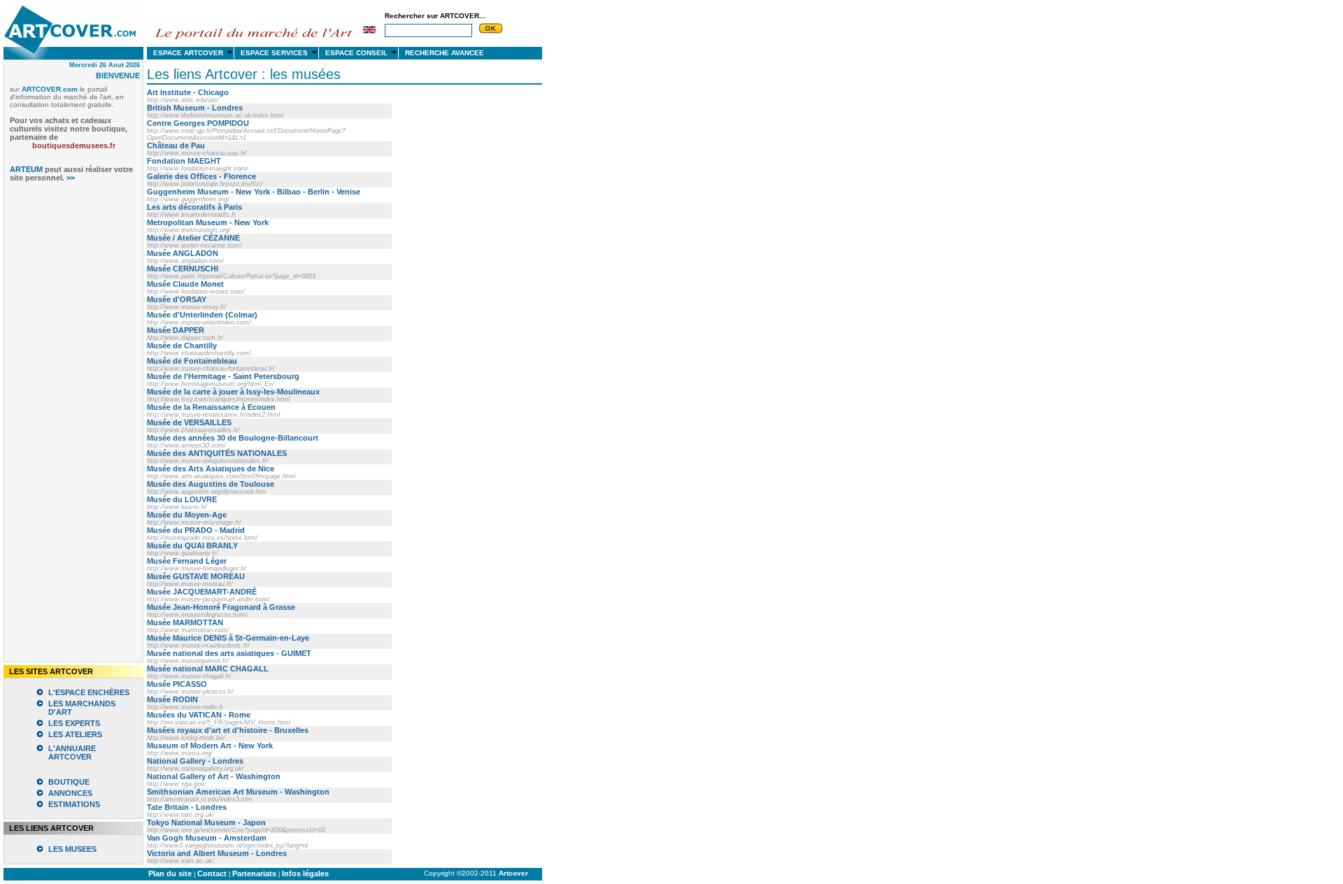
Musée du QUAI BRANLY (192, 545)
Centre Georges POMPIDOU (198, 123)
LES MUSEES (72, 849)
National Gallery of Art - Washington (213, 776)
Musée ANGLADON (182, 253)
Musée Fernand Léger (187, 561)
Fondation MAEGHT (184, 161)
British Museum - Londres (195, 108)
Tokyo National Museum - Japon (206, 822)
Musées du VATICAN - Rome (198, 715)
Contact (212, 873)
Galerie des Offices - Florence (201, 176)
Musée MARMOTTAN (185, 622)
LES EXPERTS (74, 723)
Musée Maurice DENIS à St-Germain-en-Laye (228, 638)
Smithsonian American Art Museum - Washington (238, 791)
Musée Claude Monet (185, 284)
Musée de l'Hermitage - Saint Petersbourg (223, 376)
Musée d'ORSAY (176, 299)
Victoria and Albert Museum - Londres (217, 853)
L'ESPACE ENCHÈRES (88, 692)
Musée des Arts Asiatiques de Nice (210, 468)
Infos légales (305, 873)
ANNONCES (70, 793)
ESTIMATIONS (74, 804)
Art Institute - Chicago (188, 92)
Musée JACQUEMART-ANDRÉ (202, 591)
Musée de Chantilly (182, 345)
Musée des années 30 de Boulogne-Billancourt (232, 438)
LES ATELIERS (75, 734)
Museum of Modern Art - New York (210, 745)
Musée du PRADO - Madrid (196, 530)
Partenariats (254, 873)
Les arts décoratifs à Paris (194, 207)
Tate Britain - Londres (187, 807)
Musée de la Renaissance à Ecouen (211, 407)
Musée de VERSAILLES (189, 422)
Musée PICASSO (177, 684)
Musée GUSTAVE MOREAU (196, 576)
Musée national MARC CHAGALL (208, 668)
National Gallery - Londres (195, 761)
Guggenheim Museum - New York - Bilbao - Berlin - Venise (253, 191)
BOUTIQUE (69, 782)
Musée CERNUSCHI (182, 268)
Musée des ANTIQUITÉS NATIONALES (217, 453)
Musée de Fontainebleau (192, 361)
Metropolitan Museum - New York (208, 222)
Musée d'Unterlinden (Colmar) (202, 315)
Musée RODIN (172, 699)
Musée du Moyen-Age (187, 515)
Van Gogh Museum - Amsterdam (207, 838)
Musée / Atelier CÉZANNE (193, 238)
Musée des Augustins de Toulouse (210, 484)
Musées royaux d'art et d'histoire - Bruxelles (227, 730)
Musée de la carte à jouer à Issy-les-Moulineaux (233, 391)
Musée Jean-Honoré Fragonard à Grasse (221, 607)
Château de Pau (176, 145)
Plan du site (170, 873)
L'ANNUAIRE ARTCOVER (72, 752)
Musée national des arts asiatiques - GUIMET (229, 653)
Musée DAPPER (175, 330)
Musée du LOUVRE (182, 499)
